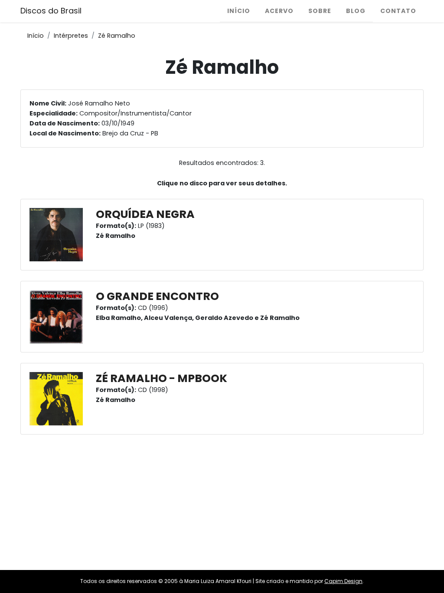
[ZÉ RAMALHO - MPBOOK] (58, 398)
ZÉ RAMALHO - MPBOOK (161, 378)
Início (238, 11)
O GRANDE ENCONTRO (157, 296)
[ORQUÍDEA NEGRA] (58, 234)
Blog (356, 11)
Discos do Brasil (51, 10)
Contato (398, 11)
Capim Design (343, 581)
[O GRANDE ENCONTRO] (58, 316)
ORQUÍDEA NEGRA (145, 214)
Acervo (279, 11)
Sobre (319, 11)
